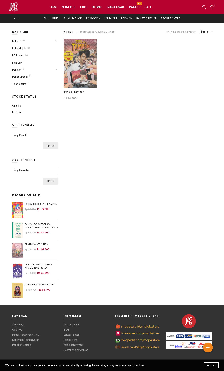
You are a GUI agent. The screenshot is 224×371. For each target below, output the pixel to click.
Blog (66, 329)
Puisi (84, 7)
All (46, 18)
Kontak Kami (71, 339)
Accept (211, 365)
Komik (97, 7)
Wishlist (214, 5)
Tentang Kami (71, 324)
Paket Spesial (146, 18)
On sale (16, 105)
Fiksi (53, 7)
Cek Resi (17, 329)
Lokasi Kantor (71, 334)
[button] (208, 347)
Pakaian (126, 18)
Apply (51, 145)
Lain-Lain (110, 18)
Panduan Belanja (21, 344)
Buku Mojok (73, 18)
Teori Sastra (170, 18)
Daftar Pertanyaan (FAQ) (26, 334)
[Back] (16, 18)
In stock (16, 112)
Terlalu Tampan (74, 91)
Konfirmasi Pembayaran (25, 339)
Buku (56, 18)
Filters (204, 31)
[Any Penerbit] (33, 170)
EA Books (93, 18)
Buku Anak (115, 7)
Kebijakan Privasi (73, 344)
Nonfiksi (68, 7)
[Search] (204, 7)
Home (69, 31)
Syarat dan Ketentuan (76, 349)
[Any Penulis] (33, 135)
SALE (148, 7)
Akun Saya (18, 324)
